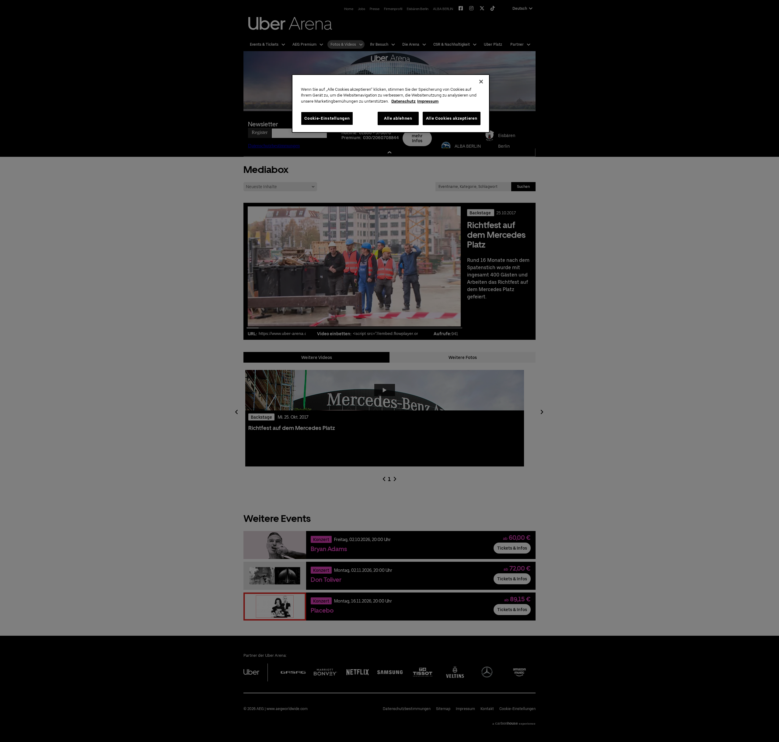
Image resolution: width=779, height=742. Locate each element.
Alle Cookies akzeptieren (451, 118)
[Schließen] (481, 81)
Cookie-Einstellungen (327, 118)
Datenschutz (403, 101)
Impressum (427, 101)
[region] (391, 103)
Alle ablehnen (398, 118)
